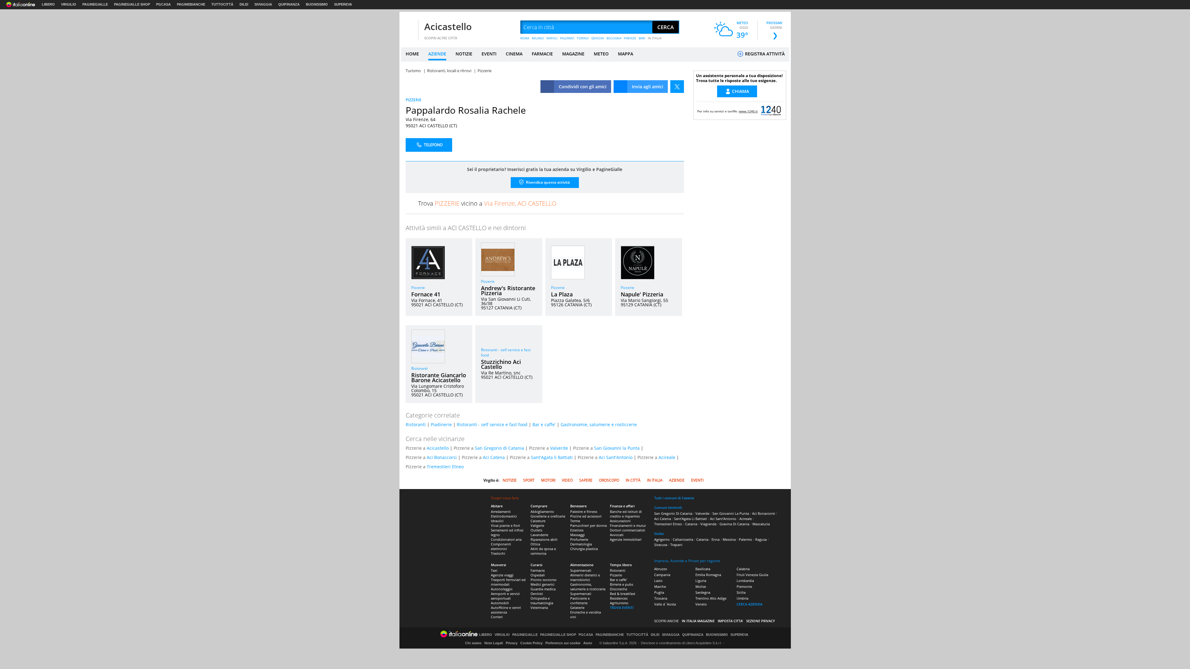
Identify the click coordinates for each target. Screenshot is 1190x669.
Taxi (494, 570)
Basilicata (702, 568)
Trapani (676, 544)
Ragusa (761, 539)
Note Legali (493, 643)
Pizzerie (418, 287)
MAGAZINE (573, 54)
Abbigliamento (542, 511)
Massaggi (577, 534)
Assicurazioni (620, 520)
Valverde (559, 448)
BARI (642, 38)
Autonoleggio (502, 589)
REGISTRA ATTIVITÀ (764, 54)
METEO (601, 54)
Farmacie (538, 570)
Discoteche (618, 589)
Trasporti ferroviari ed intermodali (508, 582)
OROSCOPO (609, 480)
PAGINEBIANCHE (191, 4)
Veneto (701, 604)
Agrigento (662, 539)
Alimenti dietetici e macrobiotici (585, 577)
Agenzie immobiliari (625, 539)
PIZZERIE (413, 100)
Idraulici (497, 520)
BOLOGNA (613, 38)
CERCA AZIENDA (749, 604)
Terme (575, 520)
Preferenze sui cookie (562, 643)
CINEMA (514, 54)
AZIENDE (437, 54)
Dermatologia (581, 544)
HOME (412, 54)
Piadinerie (441, 424)
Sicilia (741, 592)
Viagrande (708, 524)
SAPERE (586, 480)
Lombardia (745, 580)
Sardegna (702, 592)
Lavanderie (539, 534)
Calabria (743, 568)
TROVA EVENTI (621, 607)
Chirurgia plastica (584, 548)
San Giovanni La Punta (730, 513)
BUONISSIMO (317, 4)
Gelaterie (577, 607)
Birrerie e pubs (621, 584)
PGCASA (163, 4)
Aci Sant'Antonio (615, 457)
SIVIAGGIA (263, 4)
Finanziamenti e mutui (628, 525)
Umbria (742, 598)
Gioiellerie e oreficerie (548, 516)
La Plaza (562, 294)
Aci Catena (494, 457)
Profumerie (579, 539)
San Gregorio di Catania (499, 448)
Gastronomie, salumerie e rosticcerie (599, 424)
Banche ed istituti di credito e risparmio (626, 513)
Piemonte (744, 586)
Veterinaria (539, 607)
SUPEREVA (343, 4)
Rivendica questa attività (547, 182)
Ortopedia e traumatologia (542, 600)
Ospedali (538, 575)
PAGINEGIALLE (95, 4)
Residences (619, 598)
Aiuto (587, 643)
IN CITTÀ (633, 480)
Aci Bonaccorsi (442, 457)
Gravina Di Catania (734, 524)
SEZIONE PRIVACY (760, 621)
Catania (691, 524)
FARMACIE (542, 54)
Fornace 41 (425, 294)
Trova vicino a (487, 203)
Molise (700, 586)
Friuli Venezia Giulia (752, 574)
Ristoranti (419, 368)
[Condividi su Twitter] (677, 86)
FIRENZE (630, 38)
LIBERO (48, 4)
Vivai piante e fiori (505, 525)
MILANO (538, 38)
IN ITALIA (655, 38)
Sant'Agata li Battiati (552, 457)
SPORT (529, 480)
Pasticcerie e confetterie (580, 600)
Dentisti (537, 593)
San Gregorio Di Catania (673, 513)
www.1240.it (748, 111)
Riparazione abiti (544, 539)
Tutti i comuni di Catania (674, 498)
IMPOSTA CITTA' (730, 621)
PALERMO (567, 38)
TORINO (583, 38)
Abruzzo (660, 568)
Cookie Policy (531, 643)
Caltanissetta (683, 539)
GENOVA (597, 38)
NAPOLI (552, 38)
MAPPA (625, 54)
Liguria (700, 580)
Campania (662, 574)
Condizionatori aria (506, 539)
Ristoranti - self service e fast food (492, 424)
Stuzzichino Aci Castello (501, 364)
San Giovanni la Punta (617, 448)
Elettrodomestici (504, 516)
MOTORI (548, 480)
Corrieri (497, 616)
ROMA (524, 38)
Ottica (535, 544)
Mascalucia (761, 524)
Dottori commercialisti (627, 530)
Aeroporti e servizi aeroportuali (505, 596)
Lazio (658, 580)
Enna (716, 539)
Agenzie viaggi (502, 575)
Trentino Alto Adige (710, 598)
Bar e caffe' (544, 424)
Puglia (659, 592)
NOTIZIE (464, 54)
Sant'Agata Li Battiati (690, 518)
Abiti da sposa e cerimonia (543, 551)
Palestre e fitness (583, 511)
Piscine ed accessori (586, 516)
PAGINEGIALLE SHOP (132, 4)
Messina (729, 539)
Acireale (667, 457)
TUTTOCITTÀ (222, 4)
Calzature (538, 520)
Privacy (512, 643)
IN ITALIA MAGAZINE (698, 621)
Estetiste (577, 530)
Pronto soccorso (544, 579)
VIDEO (567, 480)
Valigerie (537, 525)
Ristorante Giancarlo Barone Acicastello (438, 377)
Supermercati (580, 570)
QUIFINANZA (289, 4)
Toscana (660, 598)
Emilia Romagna (708, 574)
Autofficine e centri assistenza (506, 609)
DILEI (244, 4)
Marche (660, 586)
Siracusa (660, 544)
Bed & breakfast (622, 593)
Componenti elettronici (501, 546)
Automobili (500, 603)
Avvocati (617, 534)
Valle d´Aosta (665, 604)
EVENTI (489, 54)
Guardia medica (543, 589)
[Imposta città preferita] (408, 27)
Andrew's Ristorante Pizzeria (508, 290)
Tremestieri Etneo (445, 467)
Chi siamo (473, 643)
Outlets (536, 530)
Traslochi (498, 553)
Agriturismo (619, 603)
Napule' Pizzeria (642, 294)
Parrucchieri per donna (588, 525)
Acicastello (448, 26)
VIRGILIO (68, 4)
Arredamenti (501, 511)
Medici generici (542, 584)
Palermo (745, 539)
